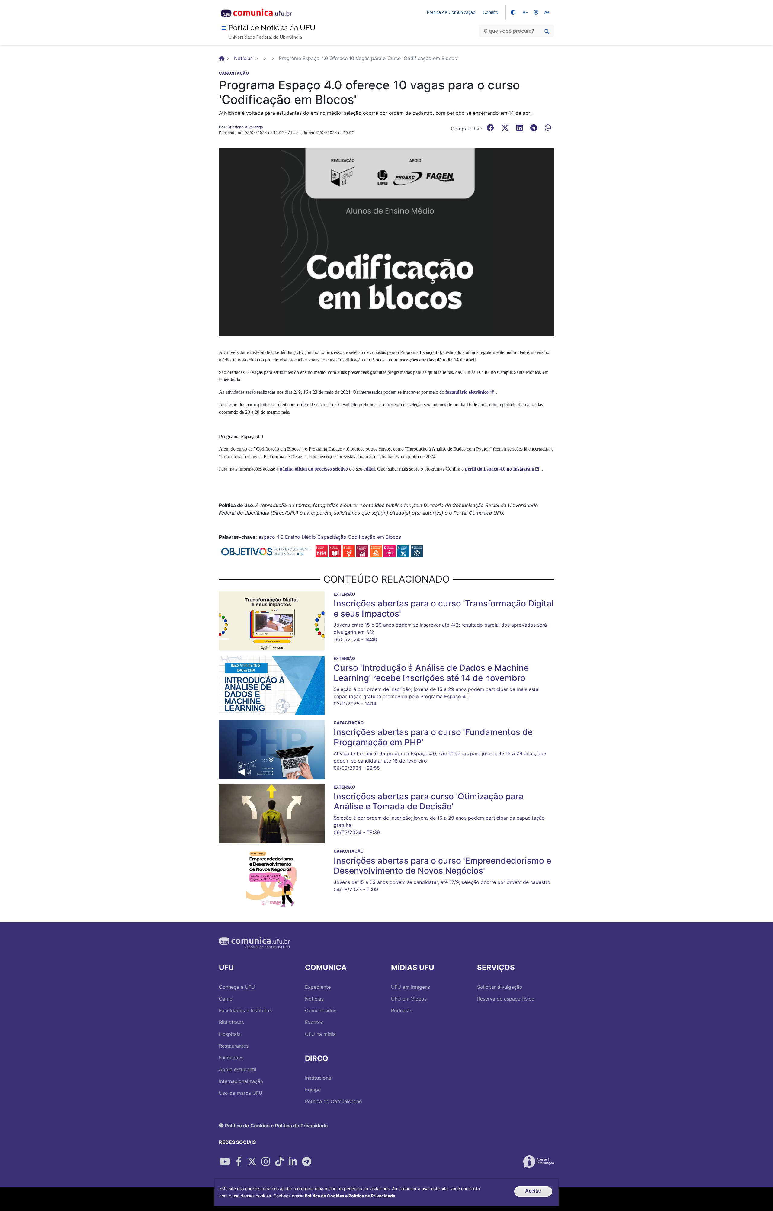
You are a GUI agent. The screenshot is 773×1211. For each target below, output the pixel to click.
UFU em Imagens (410, 987)
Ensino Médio (300, 537)
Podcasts (401, 1010)
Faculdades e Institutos (245, 1010)
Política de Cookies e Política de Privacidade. (350, 1195)
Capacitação (331, 537)
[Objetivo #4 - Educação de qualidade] (335, 551)
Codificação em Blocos (374, 537)
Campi (226, 999)
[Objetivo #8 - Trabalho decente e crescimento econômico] (362, 551)
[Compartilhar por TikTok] (279, 1161)
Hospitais (229, 1034)
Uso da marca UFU (240, 1093)
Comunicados (320, 1010)
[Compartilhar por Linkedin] (293, 1161)
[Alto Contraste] (513, 12)
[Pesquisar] (547, 31)
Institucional (318, 1078)
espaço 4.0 (271, 537)
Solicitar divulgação (499, 987)
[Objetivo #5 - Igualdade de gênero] (349, 551)
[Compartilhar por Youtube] (225, 1161)
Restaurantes (234, 1046)
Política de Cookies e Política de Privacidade (276, 1125)
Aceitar (533, 1190)
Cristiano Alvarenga (245, 127)
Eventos (314, 1022)
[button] (386, 242)
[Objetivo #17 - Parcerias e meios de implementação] (417, 551)
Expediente (318, 987)
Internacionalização (241, 1081)
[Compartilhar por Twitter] (252, 1161)
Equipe (313, 1090)
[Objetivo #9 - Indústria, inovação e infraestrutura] (376, 551)
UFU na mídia (320, 1034)
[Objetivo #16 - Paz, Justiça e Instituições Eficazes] (403, 551)
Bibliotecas (231, 1022)
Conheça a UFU (237, 987)
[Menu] (224, 28)
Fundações (231, 1058)
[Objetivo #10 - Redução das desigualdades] (389, 551)
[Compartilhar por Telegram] (306, 1161)
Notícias (243, 58)
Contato (490, 12)
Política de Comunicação (451, 12)
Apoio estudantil (237, 1069)
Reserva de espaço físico (505, 999)
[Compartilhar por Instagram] (266, 1161)
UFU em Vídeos (409, 999)
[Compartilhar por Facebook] (239, 1161)
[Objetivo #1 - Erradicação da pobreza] (322, 551)
